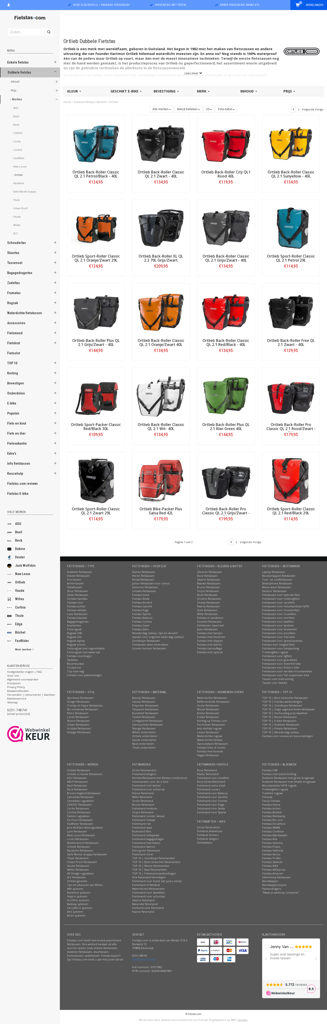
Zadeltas (13, 283)
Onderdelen (16, 393)
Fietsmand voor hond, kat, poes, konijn (157, 881)
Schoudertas (16, 243)
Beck (18, 540)
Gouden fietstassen (209, 621)
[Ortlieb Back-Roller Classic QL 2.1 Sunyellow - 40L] (291, 143)
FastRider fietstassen (80, 823)
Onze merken (16, 512)
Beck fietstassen (77, 789)
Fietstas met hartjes (209, 633)
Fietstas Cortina (142, 621)
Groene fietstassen (209, 598)
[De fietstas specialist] (30, 17)
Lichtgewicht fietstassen (147, 720)
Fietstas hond (140, 595)
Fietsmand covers (208, 789)
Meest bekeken (187, 109)
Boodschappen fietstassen (278, 575)
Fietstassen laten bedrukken (150, 644)
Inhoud (247, 91)
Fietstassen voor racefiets (278, 602)
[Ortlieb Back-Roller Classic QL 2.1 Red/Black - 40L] (226, 312)
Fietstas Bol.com (272, 820)
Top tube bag (75, 671)
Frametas (14, 293)
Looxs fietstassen (78, 839)
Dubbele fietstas (19, 72)
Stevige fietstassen (144, 728)
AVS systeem (75, 911)
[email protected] (18, 714)
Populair (13, 413)
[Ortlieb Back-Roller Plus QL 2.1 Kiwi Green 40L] (226, 396)
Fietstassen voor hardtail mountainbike (287, 671)
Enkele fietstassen (78, 575)
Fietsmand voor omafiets (213, 778)
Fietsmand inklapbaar (146, 835)
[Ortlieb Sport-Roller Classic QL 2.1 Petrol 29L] (291, 227)
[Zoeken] (48, 29)
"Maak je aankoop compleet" (280, 892)
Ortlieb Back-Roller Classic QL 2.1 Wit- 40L (161, 426)
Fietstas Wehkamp (273, 816)
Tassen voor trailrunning (277, 679)
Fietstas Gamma (272, 843)
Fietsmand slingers (144, 774)
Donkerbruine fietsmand (148, 908)
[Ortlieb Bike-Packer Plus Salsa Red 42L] (161, 480)
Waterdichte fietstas (209, 740)
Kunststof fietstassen (145, 713)
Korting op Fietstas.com (212, 720)
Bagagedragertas (19, 273)
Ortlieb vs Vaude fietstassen (84, 774)
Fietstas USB (269, 770)
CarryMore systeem (79, 908)
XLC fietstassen (76, 877)
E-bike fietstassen (208, 717)
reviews (242, 1020)
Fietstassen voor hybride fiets (281, 595)
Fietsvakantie (17, 443)
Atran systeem (76, 915)
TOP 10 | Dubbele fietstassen (280, 724)
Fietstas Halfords (272, 850)
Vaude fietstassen (78, 866)
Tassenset (14, 263)
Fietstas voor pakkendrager (84, 675)
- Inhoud (15, 81)
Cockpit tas (74, 667)
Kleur (73, 91)
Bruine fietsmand (143, 804)
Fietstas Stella (140, 598)
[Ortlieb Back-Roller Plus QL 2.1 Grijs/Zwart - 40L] (96, 312)
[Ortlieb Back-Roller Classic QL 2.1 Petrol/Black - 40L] (96, 143)
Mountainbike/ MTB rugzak (279, 785)
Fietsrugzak (74, 629)
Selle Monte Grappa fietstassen (87, 854)
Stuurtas (13, 253)
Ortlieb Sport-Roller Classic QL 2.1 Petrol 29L (291, 258)
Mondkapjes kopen (274, 885)
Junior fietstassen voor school (151, 583)
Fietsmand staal (142, 827)
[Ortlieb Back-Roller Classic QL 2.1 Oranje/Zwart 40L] (161, 312)
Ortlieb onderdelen (144, 736)
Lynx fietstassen (77, 831)
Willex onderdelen (144, 732)
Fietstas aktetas (76, 610)
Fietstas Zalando (272, 862)
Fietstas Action (271, 808)
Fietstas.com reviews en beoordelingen (287, 736)
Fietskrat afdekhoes (209, 831)
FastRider (22, 641)
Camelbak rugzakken (80, 801)
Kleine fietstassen (208, 713)
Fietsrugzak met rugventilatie (86, 648)
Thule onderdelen (144, 747)
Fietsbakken (204, 842)
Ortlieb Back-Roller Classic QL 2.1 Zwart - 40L (161, 174)
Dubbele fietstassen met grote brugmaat (288, 778)
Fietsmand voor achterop (148, 789)
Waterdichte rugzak (209, 736)
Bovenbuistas (75, 663)
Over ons (13, 675)
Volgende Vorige (312, 109)
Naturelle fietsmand (145, 904)
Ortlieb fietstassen (78, 770)
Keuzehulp (15, 473)
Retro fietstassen (77, 713)
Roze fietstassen (207, 575)
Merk (202, 91)
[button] (55, 62)
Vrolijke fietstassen (79, 728)
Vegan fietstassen (208, 755)
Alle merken (160, 109)
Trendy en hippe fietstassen (85, 705)
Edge (19, 624)
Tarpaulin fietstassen (145, 709)
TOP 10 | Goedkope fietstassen (282, 705)
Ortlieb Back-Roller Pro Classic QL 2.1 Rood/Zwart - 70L (291, 428)
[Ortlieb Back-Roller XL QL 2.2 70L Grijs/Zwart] (161, 227)
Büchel (20, 632)
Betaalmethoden (18, 691)
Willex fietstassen (78, 869)
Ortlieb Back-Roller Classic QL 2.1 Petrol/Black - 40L (96, 174)
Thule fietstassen (78, 858)
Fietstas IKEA (270, 866)
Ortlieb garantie (77, 881)
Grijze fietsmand (142, 812)
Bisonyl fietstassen (143, 698)
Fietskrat (13, 343)
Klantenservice (16, 698)
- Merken (16, 99)
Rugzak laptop (76, 640)
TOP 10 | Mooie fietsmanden (150, 866)
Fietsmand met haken (146, 843)
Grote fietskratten (208, 827)
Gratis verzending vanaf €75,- (240, 4)
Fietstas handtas (77, 598)
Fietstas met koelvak (210, 751)
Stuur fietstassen (77, 591)
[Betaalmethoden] (203, 942)
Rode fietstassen (207, 595)
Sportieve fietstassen (80, 698)
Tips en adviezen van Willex (84, 885)
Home (67, 102)
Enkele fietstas (18, 62)
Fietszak (267, 797)
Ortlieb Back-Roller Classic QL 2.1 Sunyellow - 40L (291, 174)
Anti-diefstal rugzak (209, 728)
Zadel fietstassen (77, 595)
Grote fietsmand (142, 801)
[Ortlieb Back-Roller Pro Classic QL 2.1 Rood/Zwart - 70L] (291, 396)
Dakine (20, 549)
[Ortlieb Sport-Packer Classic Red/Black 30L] (96, 396)
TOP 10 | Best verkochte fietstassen (285, 698)
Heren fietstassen (143, 575)
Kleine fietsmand (143, 793)
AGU (18, 524)
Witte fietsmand (142, 797)
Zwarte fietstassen (208, 579)
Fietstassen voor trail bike (278, 637)
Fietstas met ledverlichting (279, 774)
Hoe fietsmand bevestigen (149, 877)
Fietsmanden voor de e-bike (150, 781)
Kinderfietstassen (143, 579)
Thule (19, 616)
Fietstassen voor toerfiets (278, 618)
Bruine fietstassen (208, 587)
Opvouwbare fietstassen (212, 743)
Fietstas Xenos (271, 854)
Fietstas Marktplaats (274, 835)
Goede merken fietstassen (149, 648)
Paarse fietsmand (143, 911)
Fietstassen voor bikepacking (280, 648)
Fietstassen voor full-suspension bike (285, 675)
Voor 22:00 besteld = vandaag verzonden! (101, 4)
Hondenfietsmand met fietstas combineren (159, 778)
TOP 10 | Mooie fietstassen (279, 717)
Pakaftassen (74, 587)
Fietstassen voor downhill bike (281, 663)
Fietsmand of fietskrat (146, 885)
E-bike (11, 403)
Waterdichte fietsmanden (148, 888)
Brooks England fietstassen (84, 793)
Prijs (288, 91)
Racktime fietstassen (80, 850)
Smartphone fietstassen (277, 583)
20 (208, 109)
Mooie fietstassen (208, 709)
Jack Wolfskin (25, 565)
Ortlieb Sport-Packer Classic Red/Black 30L (96, 426)
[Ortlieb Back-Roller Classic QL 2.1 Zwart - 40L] (161, 143)
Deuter (20, 557)
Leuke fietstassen (208, 732)
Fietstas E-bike (17, 494)
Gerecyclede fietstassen (147, 724)
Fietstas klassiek (77, 618)
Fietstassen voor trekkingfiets (280, 598)
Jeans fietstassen (207, 629)
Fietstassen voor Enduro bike (280, 667)
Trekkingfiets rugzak (275, 652)
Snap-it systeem (77, 896)
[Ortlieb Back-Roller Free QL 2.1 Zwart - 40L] (291, 312)
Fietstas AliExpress (273, 869)
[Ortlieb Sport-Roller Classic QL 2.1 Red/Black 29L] (291, 480)
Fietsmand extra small (211, 785)
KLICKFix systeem (78, 900)
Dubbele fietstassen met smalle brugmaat (289, 781)
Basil (18, 532)
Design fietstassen (78, 701)
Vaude (19, 591)
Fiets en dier (16, 433)
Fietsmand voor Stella (211, 808)
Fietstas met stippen (210, 640)
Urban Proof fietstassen (82, 862)
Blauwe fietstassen (208, 583)
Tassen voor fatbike (274, 682)
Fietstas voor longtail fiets (278, 644)
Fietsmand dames (143, 846)
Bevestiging (165, 91)
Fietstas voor (75, 602)
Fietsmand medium (144, 808)
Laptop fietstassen (273, 572)
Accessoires (16, 323)
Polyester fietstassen (145, 705)
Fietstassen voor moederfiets (280, 610)
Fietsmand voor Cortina (212, 801)
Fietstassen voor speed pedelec (282, 640)
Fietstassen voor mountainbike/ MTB (285, 606)
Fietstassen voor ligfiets (277, 656)
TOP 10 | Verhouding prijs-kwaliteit (284, 713)
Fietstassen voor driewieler (279, 629)
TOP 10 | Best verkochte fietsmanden (156, 862)
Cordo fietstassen (78, 808)
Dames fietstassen (143, 572)
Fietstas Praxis (271, 846)
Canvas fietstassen (143, 701)
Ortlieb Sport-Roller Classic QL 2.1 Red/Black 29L (291, 511)
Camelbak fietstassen (80, 797)
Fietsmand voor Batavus (212, 793)
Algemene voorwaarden (22, 679)
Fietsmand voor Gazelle (212, 797)
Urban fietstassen (78, 724)
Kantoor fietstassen (274, 591)
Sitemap (12, 702)
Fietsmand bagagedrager (148, 839)
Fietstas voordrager (79, 656)
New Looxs (22, 574)
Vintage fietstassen (79, 732)
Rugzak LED (74, 637)
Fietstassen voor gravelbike (279, 660)
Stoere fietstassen (78, 720)
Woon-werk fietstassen (276, 587)
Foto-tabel (225, 109)
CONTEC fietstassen (79, 804)
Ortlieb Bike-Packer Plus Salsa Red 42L (161, 511)
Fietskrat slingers (208, 839)
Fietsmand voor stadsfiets (148, 892)
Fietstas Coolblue (273, 831)
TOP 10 (12, 363)
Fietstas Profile (271, 858)
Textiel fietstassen (143, 717)
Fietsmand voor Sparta (211, 812)
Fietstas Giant (140, 625)
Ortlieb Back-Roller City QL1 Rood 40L (226, 174)
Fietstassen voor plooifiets (278, 633)
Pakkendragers (271, 888)
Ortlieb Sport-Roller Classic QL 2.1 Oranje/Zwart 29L (96, 258)
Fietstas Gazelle (142, 606)
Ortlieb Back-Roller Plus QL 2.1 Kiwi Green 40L (226, 426)
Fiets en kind (16, 423)
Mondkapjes (270, 881)
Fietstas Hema (271, 804)
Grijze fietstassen (208, 591)
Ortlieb (20, 582)
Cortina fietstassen (78, 812)
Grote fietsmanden (144, 770)
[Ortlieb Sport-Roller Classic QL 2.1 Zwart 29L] (96, 480)
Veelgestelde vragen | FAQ (24, 672)
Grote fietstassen (208, 705)
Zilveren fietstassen (209, 572)
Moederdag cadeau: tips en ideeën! (155, 633)
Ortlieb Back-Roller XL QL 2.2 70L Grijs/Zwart (161, 258)
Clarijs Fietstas (271, 801)
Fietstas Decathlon (274, 823)
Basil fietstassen (77, 785)
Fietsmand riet (141, 823)
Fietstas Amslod (142, 602)
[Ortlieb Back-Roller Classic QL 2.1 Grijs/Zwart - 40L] (226, 227)
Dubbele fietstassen (79, 572)
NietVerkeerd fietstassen (83, 843)
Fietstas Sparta (141, 614)
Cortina (20, 607)
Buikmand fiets (141, 831)
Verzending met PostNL (171, 4)
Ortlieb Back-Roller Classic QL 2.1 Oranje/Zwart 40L (161, 342)
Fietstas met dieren (209, 644)
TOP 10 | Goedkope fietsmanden (153, 858)
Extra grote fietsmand (146, 850)
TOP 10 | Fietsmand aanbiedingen (154, 873)
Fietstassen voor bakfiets (277, 621)
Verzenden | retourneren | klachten (31, 694)
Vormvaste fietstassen (211, 724)
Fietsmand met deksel (146, 785)
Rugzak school (76, 644)
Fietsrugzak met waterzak (83, 652)
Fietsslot (13, 353)
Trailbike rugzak (272, 793)
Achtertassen (75, 583)
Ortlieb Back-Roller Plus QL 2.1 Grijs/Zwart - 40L (96, 342)
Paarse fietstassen (208, 606)
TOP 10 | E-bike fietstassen (279, 720)
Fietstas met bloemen (211, 637)
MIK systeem (75, 888)
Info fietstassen (18, 463)
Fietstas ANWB (271, 827)
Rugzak (12, 303)
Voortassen (74, 579)
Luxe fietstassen (77, 614)
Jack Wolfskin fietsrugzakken (85, 827)
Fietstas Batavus (142, 618)
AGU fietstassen (77, 778)
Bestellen (96, 192)
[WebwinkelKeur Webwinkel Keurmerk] (37, 734)
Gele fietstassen (207, 610)
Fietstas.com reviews (22, 483)
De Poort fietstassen (80, 820)
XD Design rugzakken (80, 873)
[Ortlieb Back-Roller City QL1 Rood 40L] (226, 143)
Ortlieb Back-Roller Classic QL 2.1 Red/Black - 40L (226, 342)
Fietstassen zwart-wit (210, 625)
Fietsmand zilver (142, 854)
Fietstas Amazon (272, 873)
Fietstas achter (76, 606)
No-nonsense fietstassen (82, 709)
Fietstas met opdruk (210, 652)
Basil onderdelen (143, 743)
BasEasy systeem (77, 904)
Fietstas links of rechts (211, 747)
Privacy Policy (16, 687)
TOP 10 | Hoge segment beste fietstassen (288, 709)
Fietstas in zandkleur (210, 618)
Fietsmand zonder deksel (148, 816)
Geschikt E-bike (125, 91)
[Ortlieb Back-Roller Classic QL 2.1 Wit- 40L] (161, 396)
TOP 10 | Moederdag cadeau (280, 732)
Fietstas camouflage (209, 648)
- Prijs (13, 90)
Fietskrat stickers (208, 835)
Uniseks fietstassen (144, 591)
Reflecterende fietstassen (213, 701)
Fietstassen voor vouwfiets (279, 614)
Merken (102, 102)
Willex (19, 599)
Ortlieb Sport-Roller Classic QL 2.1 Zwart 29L (96, 511)
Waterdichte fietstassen (24, 313)
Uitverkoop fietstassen (276, 877)
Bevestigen (15, 383)
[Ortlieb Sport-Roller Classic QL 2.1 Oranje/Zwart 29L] (96, 227)
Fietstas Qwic (140, 629)
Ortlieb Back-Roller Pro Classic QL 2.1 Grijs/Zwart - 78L (226, 513)
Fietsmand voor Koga (210, 804)
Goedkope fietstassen (146, 640)
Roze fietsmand (207, 770)
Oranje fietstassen (208, 602)
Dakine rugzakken (78, 816)
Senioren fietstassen (145, 587)
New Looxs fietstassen (81, 835)
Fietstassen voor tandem (278, 625)
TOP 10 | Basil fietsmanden (149, 869)
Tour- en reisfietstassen (277, 579)
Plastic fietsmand (208, 774)
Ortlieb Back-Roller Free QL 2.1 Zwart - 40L (291, 342)
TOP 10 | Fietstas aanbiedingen (282, 701)
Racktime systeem (78, 892)
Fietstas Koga (140, 610)
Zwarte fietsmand (143, 900)
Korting (12, 373)
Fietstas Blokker (272, 812)
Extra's (11, 453)
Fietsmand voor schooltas (148, 896)
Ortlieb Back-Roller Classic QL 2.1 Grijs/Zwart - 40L (226, 258)
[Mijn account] (8, 4)
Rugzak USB (74, 633)
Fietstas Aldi (269, 839)
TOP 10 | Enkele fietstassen (279, 728)
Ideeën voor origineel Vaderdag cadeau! (158, 637)
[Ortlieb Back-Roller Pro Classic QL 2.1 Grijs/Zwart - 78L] (226, 480)
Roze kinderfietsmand (211, 781)
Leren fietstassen (78, 717)
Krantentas (74, 625)
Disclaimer (14, 683)
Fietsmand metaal (143, 820)
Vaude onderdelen (144, 740)
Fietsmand (15, 333)
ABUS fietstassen (77, 781)
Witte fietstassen (207, 614)
